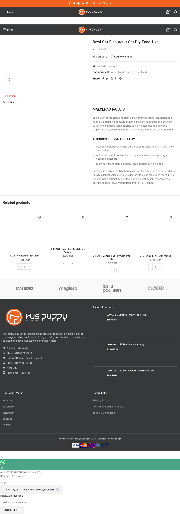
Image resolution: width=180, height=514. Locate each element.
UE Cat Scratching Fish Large (24, 255)
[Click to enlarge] (8, 79)
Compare (101, 56)
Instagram (8, 412)
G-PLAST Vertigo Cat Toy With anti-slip (112, 257)
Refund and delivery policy (108, 406)
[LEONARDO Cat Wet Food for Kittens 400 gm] (98, 377)
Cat (128, 72)
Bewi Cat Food (115, 72)
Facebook (8, 406)
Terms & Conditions (104, 412)
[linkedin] (83, 3)
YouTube (7, 418)
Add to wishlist (123, 56)
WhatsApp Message (11, 495)
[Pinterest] (78, 3)
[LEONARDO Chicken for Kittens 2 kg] (98, 353)
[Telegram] (87, 3)
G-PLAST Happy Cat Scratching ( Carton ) (68, 251)
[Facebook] (70, 3)
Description (9, 95)
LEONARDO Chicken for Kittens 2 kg (125, 344)
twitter (6, 424)
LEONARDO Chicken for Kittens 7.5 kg (126, 314)
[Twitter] (74, 3)
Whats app (9, 400)
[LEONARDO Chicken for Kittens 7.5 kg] (98, 325)
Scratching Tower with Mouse (155, 256)
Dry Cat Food (139, 72)
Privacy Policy (101, 400)
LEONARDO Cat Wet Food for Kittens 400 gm (130, 370)
